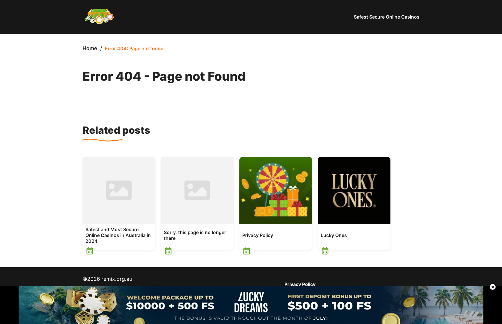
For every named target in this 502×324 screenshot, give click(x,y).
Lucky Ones (334, 235)
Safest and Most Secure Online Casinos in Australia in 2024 (118, 235)
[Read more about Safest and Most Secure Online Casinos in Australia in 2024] (119, 190)
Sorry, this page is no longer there (195, 235)
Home (90, 48)
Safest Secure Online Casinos (386, 17)
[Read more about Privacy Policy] (275, 190)
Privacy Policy (257, 235)
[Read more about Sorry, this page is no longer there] (197, 190)
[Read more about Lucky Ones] (354, 190)
